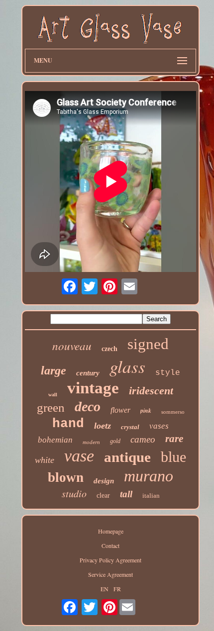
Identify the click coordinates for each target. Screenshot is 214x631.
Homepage (110, 531)
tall (126, 494)
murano (148, 476)
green (51, 407)
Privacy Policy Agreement (110, 560)
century (88, 373)
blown (66, 477)
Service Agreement (110, 574)
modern (91, 442)
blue (173, 457)
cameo (142, 439)
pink (145, 410)
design (104, 481)
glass (127, 366)
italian (151, 495)
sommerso (173, 412)
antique (127, 457)
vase (79, 456)
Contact (110, 545)
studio (74, 493)
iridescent (151, 390)
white (44, 460)
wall (52, 394)
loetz (102, 426)
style (167, 372)
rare (174, 439)
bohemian (55, 440)
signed (148, 344)
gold (115, 441)
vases (159, 426)
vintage (93, 388)
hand (68, 423)
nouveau (72, 345)
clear (103, 495)
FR (117, 589)
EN (104, 589)
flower (120, 410)
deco (88, 406)
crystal (130, 427)
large (53, 370)
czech (109, 349)
